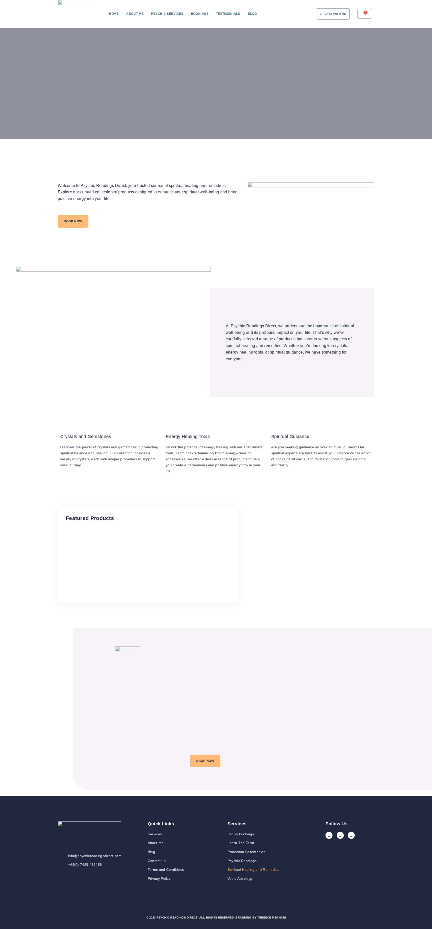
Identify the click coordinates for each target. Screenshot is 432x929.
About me (135, 13)
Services (155, 834)
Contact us (157, 861)
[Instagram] (340, 835)
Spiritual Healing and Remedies (254, 870)
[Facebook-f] (329, 835)
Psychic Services (167, 13)
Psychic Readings (242, 861)
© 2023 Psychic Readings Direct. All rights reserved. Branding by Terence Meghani (216, 917)
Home (114, 13)
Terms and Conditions (166, 870)
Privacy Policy (159, 879)
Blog (252, 13)
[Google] (351, 835)
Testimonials (228, 13)
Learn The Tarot (241, 843)
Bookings (200, 13)
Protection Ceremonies (246, 852)
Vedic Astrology (240, 879)
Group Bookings (241, 834)
